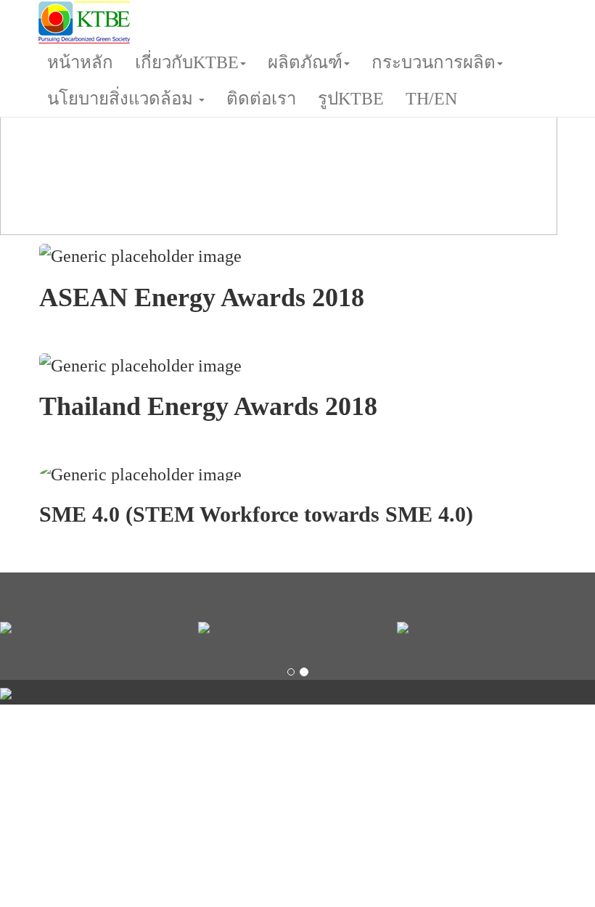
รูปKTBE (351, 98)
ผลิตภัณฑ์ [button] (305, 62)
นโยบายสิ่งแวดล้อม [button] (122, 98)
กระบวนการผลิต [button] (434, 62)
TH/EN (431, 98)
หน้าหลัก (80, 62)
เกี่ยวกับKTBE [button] (187, 62)
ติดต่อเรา (261, 98)
